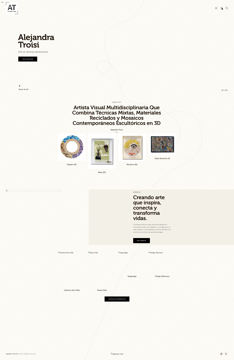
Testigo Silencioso (162, 276)
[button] (69, 269)
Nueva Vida (102, 290)
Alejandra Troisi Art (12, 354)
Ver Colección (27, 59)
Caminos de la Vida (72, 290)
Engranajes (132, 276)
